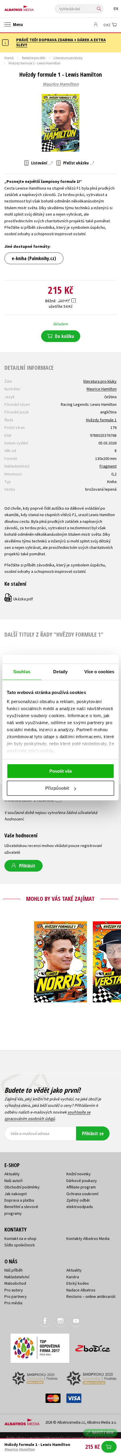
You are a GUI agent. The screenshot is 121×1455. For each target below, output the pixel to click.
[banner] (30, 7)
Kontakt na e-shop (20, 1238)
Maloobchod (15, 1283)
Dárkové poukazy (81, 1180)
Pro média (13, 1302)
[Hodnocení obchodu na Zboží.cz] (92, 1346)
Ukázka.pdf (19, 599)
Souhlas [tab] (21, 671)
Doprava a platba (19, 1200)
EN (116, 8)
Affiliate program (81, 1187)
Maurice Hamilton (61, 84)
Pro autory (13, 1290)
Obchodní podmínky (22, 1187)
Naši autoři (13, 1180)
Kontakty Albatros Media (88, 1238)
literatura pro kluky (100, 381)
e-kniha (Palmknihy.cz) (34, 258)
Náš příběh (13, 1270)
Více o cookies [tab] (99, 671)
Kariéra (72, 1276)
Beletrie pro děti (33, 58)
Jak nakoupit (15, 1193)
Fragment (108, 466)
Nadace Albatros (80, 1290)
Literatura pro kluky (68, 58)
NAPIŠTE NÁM (103, 1432)
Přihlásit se (93, 1133)
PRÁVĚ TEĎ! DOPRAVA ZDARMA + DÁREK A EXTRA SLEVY (61, 42)
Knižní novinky (78, 1173)
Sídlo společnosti (19, 1245)
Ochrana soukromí (82, 1193)
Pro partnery (15, 1296)
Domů (9, 58)
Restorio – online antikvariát (90, 1296)
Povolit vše (60, 771)
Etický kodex (77, 1283)
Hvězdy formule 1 (101, 419)
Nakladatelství (16, 1276)
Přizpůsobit (57, 788)
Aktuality (12, 1173)
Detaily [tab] (60, 671)
